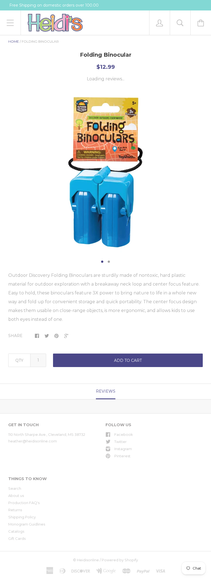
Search (14, 488)
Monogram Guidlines (26, 524)
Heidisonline (88, 560)
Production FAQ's (24, 502)
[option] (105, 172)
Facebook (123, 434)
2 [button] (109, 262)
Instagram (123, 449)
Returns (15, 510)
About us (16, 495)
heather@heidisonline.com (32, 441)
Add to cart (128, 360)
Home (13, 41)
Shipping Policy (22, 517)
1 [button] (102, 262)
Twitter (120, 441)
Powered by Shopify (120, 560)
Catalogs (16, 531)
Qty (19, 360)
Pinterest (122, 456)
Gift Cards (17, 538)
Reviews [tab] (105, 391)
